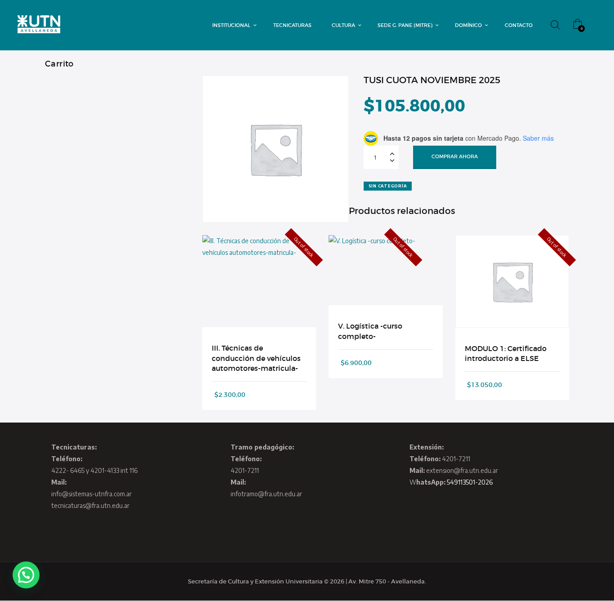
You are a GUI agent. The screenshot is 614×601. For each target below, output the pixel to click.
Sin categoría (388, 185)
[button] (26, 574)
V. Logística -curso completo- (370, 330)
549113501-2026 (470, 482)
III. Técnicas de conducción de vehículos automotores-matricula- (256, 358)
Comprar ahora (455, 156)
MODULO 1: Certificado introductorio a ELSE (506, 353)
